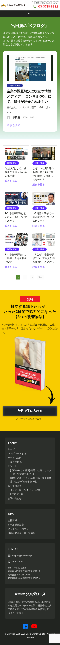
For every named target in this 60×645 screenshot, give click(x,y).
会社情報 (12, 520)
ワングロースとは (17, 453)
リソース (12, 466)
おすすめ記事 (15, 485)
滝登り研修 (16, 462)
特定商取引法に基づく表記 (21, 533)
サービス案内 (15, 457)
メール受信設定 (16, 524)
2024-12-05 (28, 117)
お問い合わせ (15, 498)
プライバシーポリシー (19, 529)
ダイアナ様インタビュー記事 (25, 490)
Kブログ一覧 (16, 494)
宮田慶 (16, 117)
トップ (11, 449)
